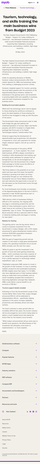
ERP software (7, 377)
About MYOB (6, 419)
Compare (5, 350)
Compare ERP (7, 384)
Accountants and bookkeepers (13, 391)
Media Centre (6, 427)
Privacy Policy (6, 440)
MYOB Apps (6, 364)
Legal (4, 444)
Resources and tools (9, 404)
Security (4, 448)
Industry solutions (8, 370)
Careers (4, 431)
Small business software (11, 344)
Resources (5, 423)
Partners (5, 397)
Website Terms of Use (8, 436)
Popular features (8, 357)
